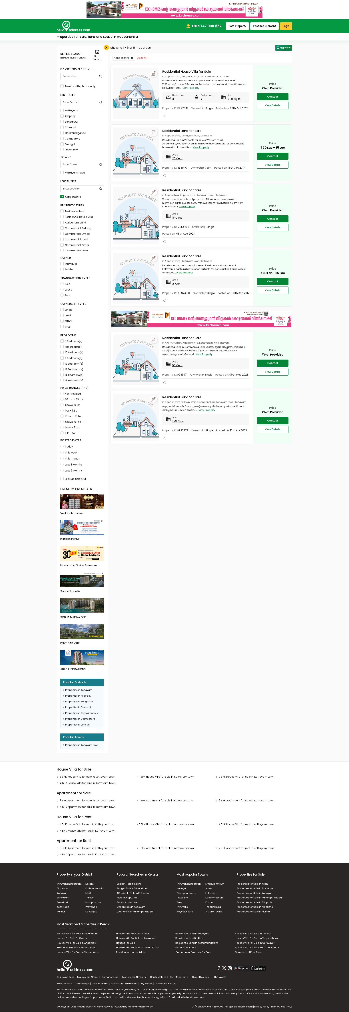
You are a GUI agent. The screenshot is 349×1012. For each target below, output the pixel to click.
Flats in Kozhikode (127, 902)
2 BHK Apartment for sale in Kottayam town (246, 800)
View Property (190, 88)
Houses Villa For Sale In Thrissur (253, 933)
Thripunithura (213, 907)
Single (68, 310)
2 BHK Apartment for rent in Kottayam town (246, 848)
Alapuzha (62, 888)
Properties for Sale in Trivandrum (256, 888)
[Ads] (174, 9)
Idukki (88, 893)
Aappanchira (73, 197)
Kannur (61, 911)
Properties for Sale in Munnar (254, 911)
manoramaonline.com (140, 1006)
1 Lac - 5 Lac (72, 427)
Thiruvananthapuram (69, 884)
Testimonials (100, 983)
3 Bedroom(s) (74, 341)
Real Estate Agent (185, 947)
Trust (68, 326)
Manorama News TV (134, 977)
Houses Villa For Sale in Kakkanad (136, 938)
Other (68, 321)
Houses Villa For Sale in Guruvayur (254, 943)
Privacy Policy (261, 1006)
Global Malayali (201, 977)
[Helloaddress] (73, 26)
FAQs (289, 1006)
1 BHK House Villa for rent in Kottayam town (166, 824)
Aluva (208, 888)
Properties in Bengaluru (79, 701)
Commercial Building (78, 228)
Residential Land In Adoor (131, 952)
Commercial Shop (76, 251)
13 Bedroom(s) (74, 369)
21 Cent (177, 284)
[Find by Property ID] (100, 76)
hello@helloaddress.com (190, 997)
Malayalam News (87, 977)
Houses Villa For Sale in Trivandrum (77, 933)
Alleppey (70, 116)
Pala (179, 902)
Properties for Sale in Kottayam (255, 893)
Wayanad (91, 907)
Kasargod (91, 911)
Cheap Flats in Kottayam (131, 907)
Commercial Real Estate (249, 952)
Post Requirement (264, 26)
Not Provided (73, 394)
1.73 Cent (178, 421)
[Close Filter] (106, 47)
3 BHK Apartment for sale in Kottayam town (87, 800)
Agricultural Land (75, 222)
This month (72, 458)
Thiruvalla (182, 907)
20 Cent (177, 158)
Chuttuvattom (158, 977)
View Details (272, 105)
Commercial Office (77, 234)
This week (71, 452)
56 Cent (177, 365)
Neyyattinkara (185, 911)
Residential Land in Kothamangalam (196, 943)
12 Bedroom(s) (74, 364)
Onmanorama (110, 977)
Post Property (237, 26)
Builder (69, 269)
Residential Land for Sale (181, 130)
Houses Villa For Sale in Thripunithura (256, 938)
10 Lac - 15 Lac (74, 416)
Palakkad (62, 902)
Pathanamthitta (94, 888)
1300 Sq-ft (233, 99)
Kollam (89, 884)
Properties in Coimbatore (80, 719)
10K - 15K (70, 433)
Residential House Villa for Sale (186, 71)
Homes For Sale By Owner (72, 938)
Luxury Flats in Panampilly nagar (135, 911)
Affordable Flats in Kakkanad (133, 893)
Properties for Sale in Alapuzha (255, 907)
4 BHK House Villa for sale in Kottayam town (88, 783)
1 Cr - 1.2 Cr (72, 410)
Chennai (70, 127)
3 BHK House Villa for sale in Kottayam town (87, 777)
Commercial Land (76, 239)
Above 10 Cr (72, 405)
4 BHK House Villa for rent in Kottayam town (87, 830)
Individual (71, 264)
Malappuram (93, 902)
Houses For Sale (125, 943)
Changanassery (186, 893)
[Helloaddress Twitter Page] (224, 968)
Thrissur (90, 897)
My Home (147, 983)
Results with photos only (80, 86)
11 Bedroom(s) (74, 358)
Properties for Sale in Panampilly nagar (260, 897)
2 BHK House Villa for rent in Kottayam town (246, 824)
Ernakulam (71, 150)
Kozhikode (63, 907)
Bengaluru (71, 122)
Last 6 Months (74, 470)
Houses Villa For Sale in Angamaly (76, 943)
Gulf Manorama (179, 977)
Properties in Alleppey (78, 695)
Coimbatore (72, 138)
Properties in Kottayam (78, 690)
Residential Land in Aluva (189, 938)
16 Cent (177, 217)
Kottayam (71, 110)
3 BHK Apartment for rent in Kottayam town (87, 848)
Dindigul (70, 144)
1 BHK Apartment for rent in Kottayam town (166, 848)
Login (286, 26)
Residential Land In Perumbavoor (76, 947)
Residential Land (75, 211)
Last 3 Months (73, 464)
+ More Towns (213, 911)
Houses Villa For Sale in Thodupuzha (78, 952)
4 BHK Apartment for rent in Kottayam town (87, 854)
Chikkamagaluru (75, 133)
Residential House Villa (79, 217)
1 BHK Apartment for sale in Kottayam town (166, 800)
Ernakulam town (214, 884)
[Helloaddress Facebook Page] (219, 968)
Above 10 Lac (73, 422)
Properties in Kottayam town (82, 745)
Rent (68, 295)
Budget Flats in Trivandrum (132, 888)
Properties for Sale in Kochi (252, 884)
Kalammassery (214, 897)
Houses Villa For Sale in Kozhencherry (257, 947)
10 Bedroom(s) (74, 352)
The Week (220, 977)
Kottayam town (75, 172)
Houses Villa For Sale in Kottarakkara (137, 947)
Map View (285, 47)
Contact (272, 96)
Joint (68, 315)
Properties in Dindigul (77, 724)
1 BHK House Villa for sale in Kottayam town (166, 777)
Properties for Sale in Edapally (254, 902)
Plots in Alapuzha (127, 897)
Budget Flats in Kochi (129, 884)
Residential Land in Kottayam (192, 933)
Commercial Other (77, 245)
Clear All (142, 58)
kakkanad (211, 893)
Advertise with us (166, 983)
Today (69, 446)
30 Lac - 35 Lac (74, 399)
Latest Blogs (82, 983)
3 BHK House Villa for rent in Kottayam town (87, 824)
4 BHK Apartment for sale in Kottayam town (88, 807)
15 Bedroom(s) (74, 380)
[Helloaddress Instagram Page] (230, 968)
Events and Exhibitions (124, 983)
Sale (67, 284)
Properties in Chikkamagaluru (82, 713)
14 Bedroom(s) (74, 375)
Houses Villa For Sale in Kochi (133, 933)
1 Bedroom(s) (73, 347)
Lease (68, 289)
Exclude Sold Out (75, 479)
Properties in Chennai (78, 707)
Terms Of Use (278, 1006)
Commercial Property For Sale (193, 952)
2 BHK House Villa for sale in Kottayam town (246, 777)
